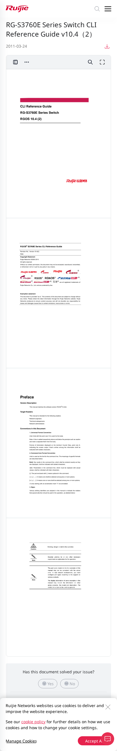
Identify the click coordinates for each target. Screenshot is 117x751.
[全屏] (102, 62)
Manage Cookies (21, 741)
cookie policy (33, 721)
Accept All (94, 741)
